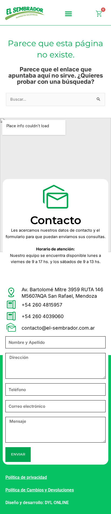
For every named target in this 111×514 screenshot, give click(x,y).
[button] (68, 13)
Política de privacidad (26, 477)
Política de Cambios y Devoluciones (39, 490)
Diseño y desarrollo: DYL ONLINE (37, 502)
